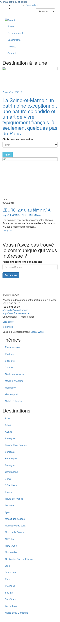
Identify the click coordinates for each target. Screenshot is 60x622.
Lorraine (9, 505)
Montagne (10, 387)
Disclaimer (8, 321)
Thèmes (12, 46)
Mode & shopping (14, 380)
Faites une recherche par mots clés (22, 261)
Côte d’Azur (11, 485)
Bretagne (10, 465)
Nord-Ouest (11, 545)
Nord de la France (14, 532)
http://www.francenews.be (16, 313)
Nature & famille (13, 401)
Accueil (11, 26)
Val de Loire (11, 606)
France (8, 492)
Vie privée (7, 326)
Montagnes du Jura (15, 525)
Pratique (9, 354)
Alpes (8, 425)
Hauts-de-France (14, 498)
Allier (7, 418)
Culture (9, 367)
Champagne (11, 471)
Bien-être (10, 360)
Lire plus (7, 230)
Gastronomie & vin (14, 374)
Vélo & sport (11, 394)
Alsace (8, 431)
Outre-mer (10, 572)
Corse (8, 478)
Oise (7, 565)
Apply (7, 154)
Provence (10, 585)
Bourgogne (11, 458)
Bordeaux (10, 451)
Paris (7, 579)
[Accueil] (10, 20)
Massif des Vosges (15, 518)
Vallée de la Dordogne (16, 612)
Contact (12, 53)
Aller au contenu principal (13, 1)
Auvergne (10, 438)
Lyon (7, 512)
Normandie (11, 552)
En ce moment (15, 33)
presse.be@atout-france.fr (16, 310)
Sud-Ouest (10, 599)
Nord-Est (9, 539)
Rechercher (32, 5)
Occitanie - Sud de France (19, 559)
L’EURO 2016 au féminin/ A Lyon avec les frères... (26, 212)
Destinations (14, 39)
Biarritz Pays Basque (16, 445)
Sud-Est (9, 592)
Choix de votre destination (17, 139)
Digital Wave (37, 331)
